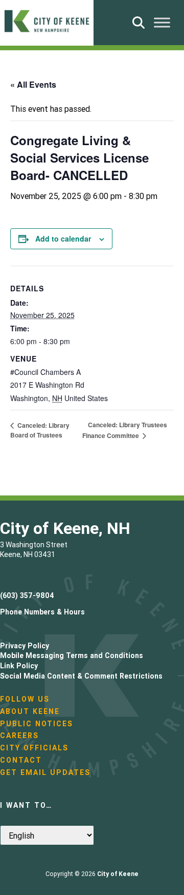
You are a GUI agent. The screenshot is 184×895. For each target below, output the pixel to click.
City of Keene (118, 874)
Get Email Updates (45, 772)
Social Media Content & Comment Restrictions (81, 676)
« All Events (33, 84)
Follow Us (25, 699)
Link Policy (19, 665)
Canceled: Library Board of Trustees (40, 430)
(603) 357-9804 (27, 595)
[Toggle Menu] (162, 22)
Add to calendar (63, 238)
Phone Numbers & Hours (42, 611)
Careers (19, 735)
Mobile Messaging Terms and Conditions (71, 655)
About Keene (30, 711)
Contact (21, 760)
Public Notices (36, 723)
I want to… (26, 805)
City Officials (34, 747)
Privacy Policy (24, 645)
